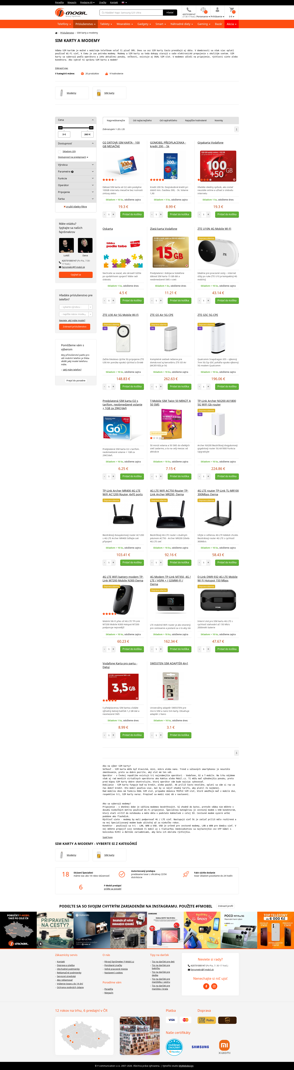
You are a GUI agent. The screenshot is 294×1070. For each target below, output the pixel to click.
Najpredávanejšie (116, 120)
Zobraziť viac (61, 68)
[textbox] (75, 307)
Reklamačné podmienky (69, 972)
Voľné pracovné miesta (116, 968)
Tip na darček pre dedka (161, 974)
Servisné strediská (66, 976)
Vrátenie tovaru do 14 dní (70, 983)
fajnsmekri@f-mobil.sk (73, 267)
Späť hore (108, 837)
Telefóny (63, 24)
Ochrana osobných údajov (70, 987)
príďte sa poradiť (112, 888)
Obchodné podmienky (68, 968)
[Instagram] (214, 986)
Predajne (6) (86, 2)
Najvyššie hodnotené (196, 120)
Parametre (64, 171)
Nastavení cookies (113, 972)
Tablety (105, 24)
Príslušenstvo (84, 24)
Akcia (231, 24)
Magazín (72, 2)
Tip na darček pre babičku (161, 967)
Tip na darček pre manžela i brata (161, 987)
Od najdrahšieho (168, 120)
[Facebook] (206, 986)
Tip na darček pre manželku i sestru (161, 980)
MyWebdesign (186, 1065)
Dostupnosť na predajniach (72, 157)
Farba (61, 198)
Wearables (124, 24)
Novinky (219, 120)
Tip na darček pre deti (163, 961)
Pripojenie (64, 192)
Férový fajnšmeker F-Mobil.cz (119, 961)
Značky (102, 2)
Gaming (203, 24)
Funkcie (62, 178)
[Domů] (55, 32)
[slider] (60, 127)
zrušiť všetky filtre (76, 206)
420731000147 (76, 262)
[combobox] (75, 307)
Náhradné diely (181, 24)
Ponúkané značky (113, 965)
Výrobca (63, 164)
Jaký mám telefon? (72, 369)
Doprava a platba (66, 965)
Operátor (63, 185)
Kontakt (114, 2)
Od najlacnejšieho (142, 120)
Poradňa (59, 2)
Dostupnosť (65, 143)
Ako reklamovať (65, 979)
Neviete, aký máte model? (72, 320)
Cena (61, 120)
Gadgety (143, 24)
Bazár (218, 24)
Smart (160, 24)
